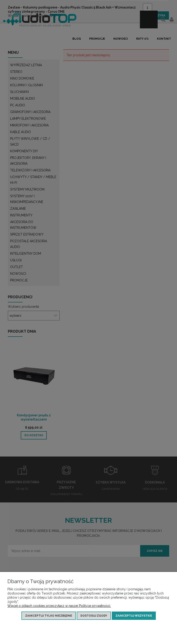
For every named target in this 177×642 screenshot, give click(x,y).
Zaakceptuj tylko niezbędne (48, 615)
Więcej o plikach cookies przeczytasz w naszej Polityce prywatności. (59, 606)
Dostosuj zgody (93, 615)
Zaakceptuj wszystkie (133, 615)
